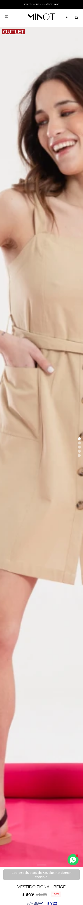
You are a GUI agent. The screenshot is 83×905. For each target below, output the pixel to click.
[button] (67, 16)
